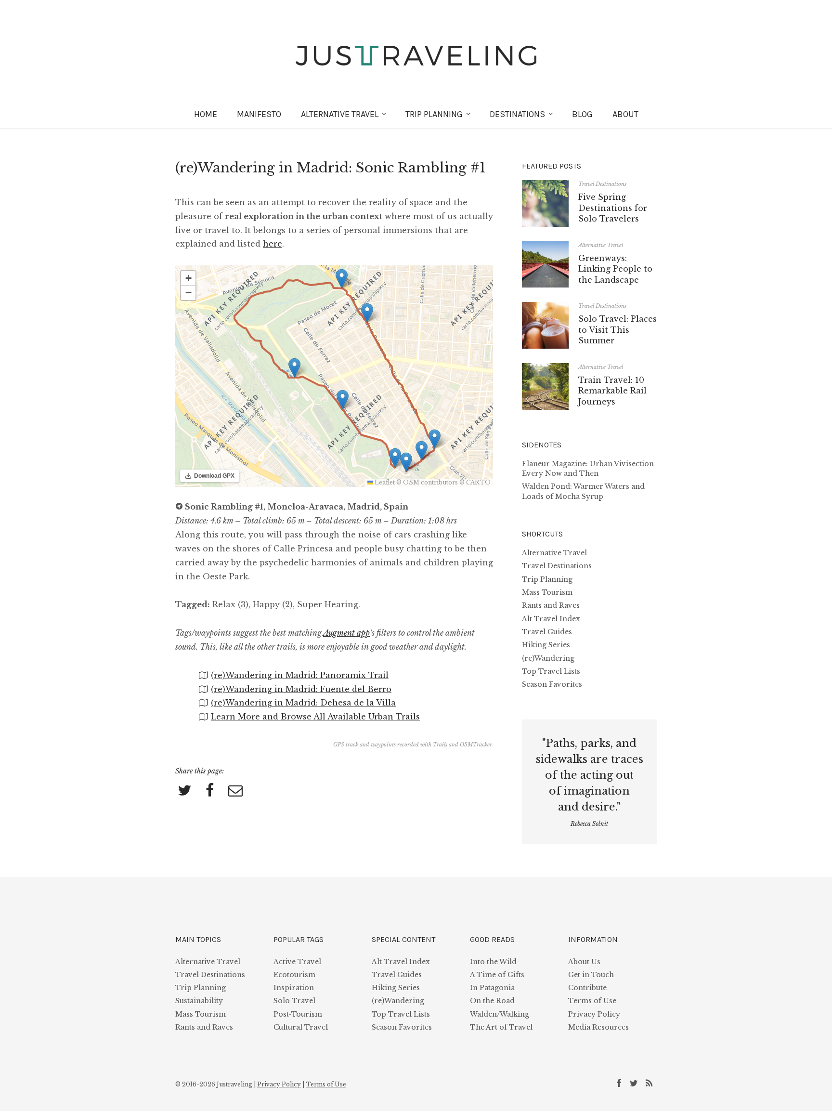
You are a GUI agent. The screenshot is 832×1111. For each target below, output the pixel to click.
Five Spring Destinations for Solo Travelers (612, 207)
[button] (422, 450)
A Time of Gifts (497, 974)
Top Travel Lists (551, 671)
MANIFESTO (259, 114)
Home (205, 114)
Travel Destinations (602, 184)
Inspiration (293, 987)
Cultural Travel (300, 1027)
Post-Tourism (297, 1014)
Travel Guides (547, 631)
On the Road (492, 1000)
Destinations (517, 114)
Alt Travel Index (551, 618)
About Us (584, 961)
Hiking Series (546, 644)
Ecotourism (294, 974)
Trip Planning (434, 114)
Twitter (635, 1082)
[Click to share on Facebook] (210, 791)
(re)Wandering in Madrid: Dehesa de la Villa (303, 702)
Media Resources (598, 1027)
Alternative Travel (600, 245)
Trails (440, 744)
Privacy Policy (594, 1014)
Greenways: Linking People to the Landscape (615, 269)
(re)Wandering (548, 658)
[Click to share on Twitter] (184, 791)
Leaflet (384, 482)
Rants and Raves (551, 605)
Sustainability (199, 1000)
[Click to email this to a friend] (235, 791)
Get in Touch (591, 974)
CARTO (478, 482)
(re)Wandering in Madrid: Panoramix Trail (300, 675)
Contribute (587, 987)
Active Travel (297, 961)
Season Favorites (552, 684)
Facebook (620, 1082)
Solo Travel (294, 1000)
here (272, 243)
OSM (411, 482)
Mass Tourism (547, 592)
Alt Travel (339, 114)
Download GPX (214, 475)
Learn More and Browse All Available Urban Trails (315, 716)
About (625, 114)
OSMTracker (476, 744)
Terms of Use (592, 1000)
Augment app (346, 633)
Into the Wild (493, 961)
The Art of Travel (501, 1027)
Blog (582, 114)
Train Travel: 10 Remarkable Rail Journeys (612, 390)
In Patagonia (492, 987)
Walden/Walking (499, 1014)
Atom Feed (650, 1082)
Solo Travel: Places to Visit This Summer (617, 329)
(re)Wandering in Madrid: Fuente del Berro (301, 689)
